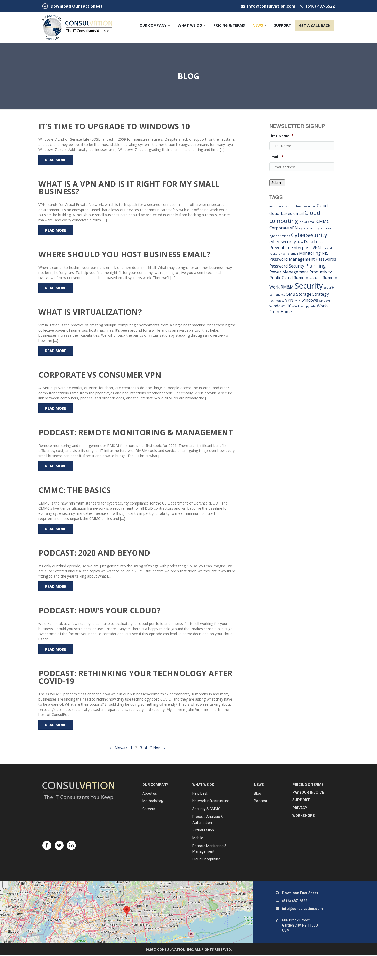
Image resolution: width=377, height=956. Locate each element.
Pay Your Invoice (308, 792)
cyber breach (325, 228)
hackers (274, 253)
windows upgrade (304, 306)
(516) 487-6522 (320, 6)
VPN (289, 300)
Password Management (292, 259)
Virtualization (203, 830)
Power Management (288, 272)
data (300, 242)
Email (276, 157)
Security (309, 286)
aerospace (276, 206)
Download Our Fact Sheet (77, 6)
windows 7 (326, 300)
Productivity (320, 272)
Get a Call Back (314, 25)
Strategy (320, 294)
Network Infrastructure (210, 801)
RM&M (287, 287)
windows (310, 300)
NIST (326, 253)
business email (306, 206)
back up (289, 206)
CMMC (322, 221)
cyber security (282, 241)
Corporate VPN (283, 228)
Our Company (153, 25)
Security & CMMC (206, 809)
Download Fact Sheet (300, 893)
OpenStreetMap (13, 897)
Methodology (153, 801)
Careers (148, 809)
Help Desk (200, 793)
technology (276, 300)
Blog (257, 793)
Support (282, 25)
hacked (327, 248)
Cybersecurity (309, 235)
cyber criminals (279, 236)
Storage (303, 294)
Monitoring (310, 253)
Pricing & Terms (229, 25)
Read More (55, 159)
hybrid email (289, 253)
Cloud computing (294, 217)
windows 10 (280, 306)
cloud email (307, 222)
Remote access (308, 278)
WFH (297, 300)
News (258, 25)
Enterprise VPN (306, 247)
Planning (315, 265)
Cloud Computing (206, 859)
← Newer (118, 748)
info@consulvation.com (271, 6)
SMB (290, 294)
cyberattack (307, 228)
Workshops (303, 816)
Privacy (299, 808)
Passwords (326, 259)
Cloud (322, 206)
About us (149, 793)
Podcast (260, 801)
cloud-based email (286, 213)
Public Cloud (281, 278)
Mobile (197, 838)
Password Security (286, 266)
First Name (281, 135)
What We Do (190, 25)
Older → (157, 748)
